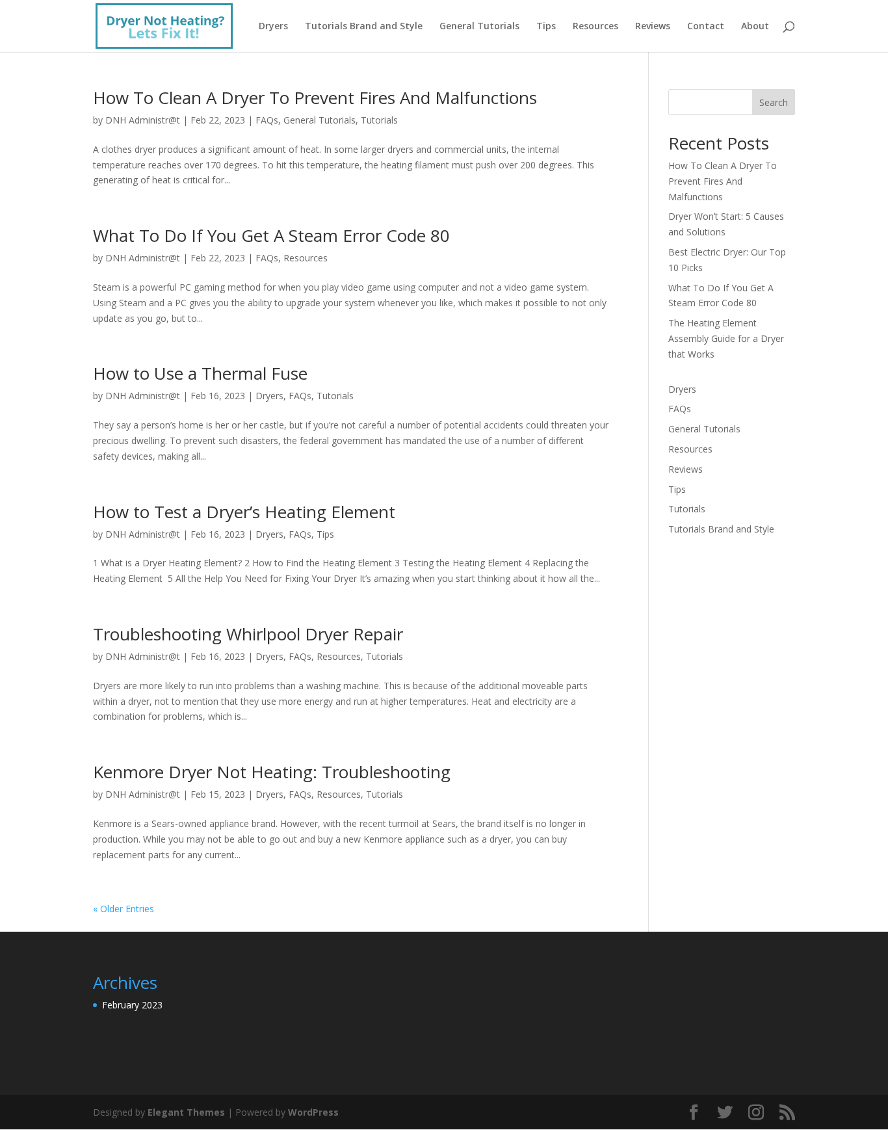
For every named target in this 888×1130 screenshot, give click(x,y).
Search (773, 102)
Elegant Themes (186, 1112)
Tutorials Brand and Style (364, 26)
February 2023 (132, 1005)
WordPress (313, 1112)
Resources (595, 26)
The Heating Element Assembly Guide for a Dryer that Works (726, 338)
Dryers (273, 26)
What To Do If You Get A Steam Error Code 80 (271, 235)
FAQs (266, 120)
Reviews (652, 26)
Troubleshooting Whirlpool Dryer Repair (248, 634)
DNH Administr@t (142, 120)
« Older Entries (123, 908)
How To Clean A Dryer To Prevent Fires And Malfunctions (315, 97)
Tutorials (379, 120)
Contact (705, 26)
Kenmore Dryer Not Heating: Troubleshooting (272, 771)
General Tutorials (479, 26)
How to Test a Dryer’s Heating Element (244, 511)
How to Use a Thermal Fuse (200, 373)
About (755, 26)
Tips (546, 26)
